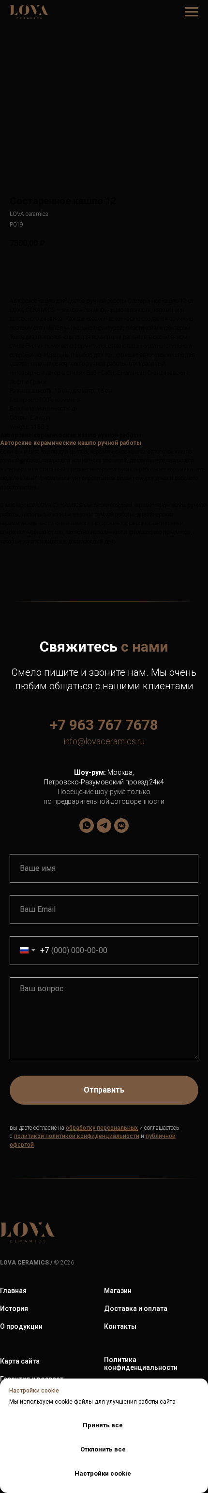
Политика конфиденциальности (141, 1363)
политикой (29, 1136)
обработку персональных (102, 1127)
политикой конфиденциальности (92, 1136)
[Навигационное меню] (191, 12)
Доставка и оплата (135, 1308)
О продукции (21, 1326)
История (14, 1308)
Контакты (120, 1326)
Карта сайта (20, 1361)
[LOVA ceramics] (86, 825)
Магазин (118, 1290)
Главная (13, 1290)
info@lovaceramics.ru (104, 741)
